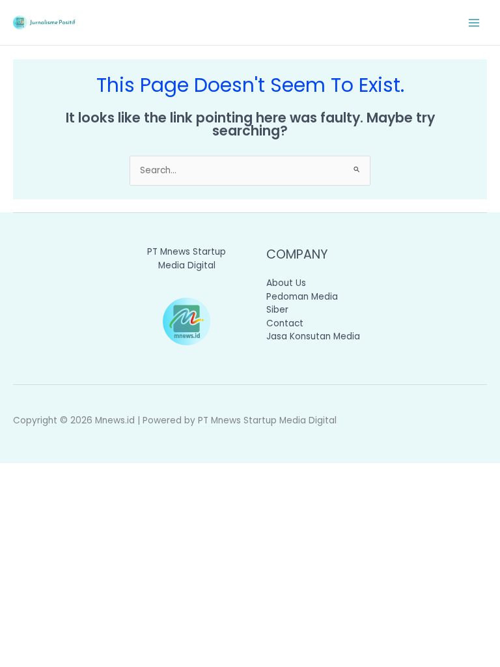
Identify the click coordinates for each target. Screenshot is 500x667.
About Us (286, 283)
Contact (284, 323)
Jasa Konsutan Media (313, 336)
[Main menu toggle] (474, 22)
